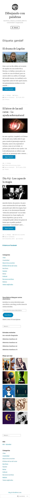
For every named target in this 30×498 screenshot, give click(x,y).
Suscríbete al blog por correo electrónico (12, 298)
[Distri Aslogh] (9, 364)
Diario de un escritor (19, 234)
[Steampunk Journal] (21, 404)
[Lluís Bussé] (21, 418)
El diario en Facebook (10, 245)
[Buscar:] (12, 326)
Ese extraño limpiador (10, 335)
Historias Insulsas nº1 (10, 349)
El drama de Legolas (14, 49)
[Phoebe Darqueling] (9, 404)
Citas (4, 257)
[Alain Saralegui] (9, 391)
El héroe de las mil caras (10, 165)
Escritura (5, 268)
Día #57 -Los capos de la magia (14, 180)
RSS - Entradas (7, 444)
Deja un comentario (9, 97)
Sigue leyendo (8, 89)
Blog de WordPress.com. (15, 492)
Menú (16, 27)
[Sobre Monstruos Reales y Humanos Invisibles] (21, 391)
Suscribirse (8, 315)
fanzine (5, 271)
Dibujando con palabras (15, 15)
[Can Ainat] (9, 377)
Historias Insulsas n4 (10, 342)
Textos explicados (8, 284)
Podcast (5, 276)
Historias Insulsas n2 (10, 346)
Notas (18, 165)
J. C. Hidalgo (7, 95)
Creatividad (6, 260)
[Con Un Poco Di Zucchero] (21, 364)
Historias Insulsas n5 (10, 339)
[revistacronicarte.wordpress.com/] (9, 418)
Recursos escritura (8, 279)
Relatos (16, 95)
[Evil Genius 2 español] (21, 377)
